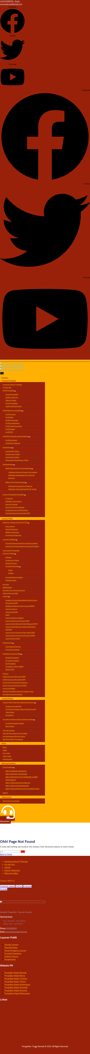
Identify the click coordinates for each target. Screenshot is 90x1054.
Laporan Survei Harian (12, 639)
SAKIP (7, 615)
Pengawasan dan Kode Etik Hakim (16, 510)
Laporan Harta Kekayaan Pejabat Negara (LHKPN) (21, 624)
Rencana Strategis (11, 504)
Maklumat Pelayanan (12, 532)
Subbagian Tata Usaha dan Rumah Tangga (22, 489)
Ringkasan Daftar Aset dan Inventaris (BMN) (19, 606)
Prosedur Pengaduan (12, 661)
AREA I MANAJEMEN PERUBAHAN (15, 771)
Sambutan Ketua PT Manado (12, 385)
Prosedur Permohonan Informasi (14, 590)
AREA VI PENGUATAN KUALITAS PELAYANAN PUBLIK (22, 789)
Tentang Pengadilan (9, 381)
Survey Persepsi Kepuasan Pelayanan (15, 683)
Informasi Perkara (8, 553)
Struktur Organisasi (11, 397)
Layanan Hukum (7, 698)
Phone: (8, 928)
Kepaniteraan (7, 447)
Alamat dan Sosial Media (11, 801)
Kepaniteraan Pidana (12, 451)
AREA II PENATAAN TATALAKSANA (16, 774)
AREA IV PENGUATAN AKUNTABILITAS (17, 783)
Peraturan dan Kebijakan (13, 706)
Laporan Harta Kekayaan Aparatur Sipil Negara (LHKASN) (20, 628)
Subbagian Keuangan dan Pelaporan (20, 486)
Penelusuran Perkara (12, 560)
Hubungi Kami (7, 797)
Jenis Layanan (10, 526)
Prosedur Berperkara (12, 566)
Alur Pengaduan (10, 664)
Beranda (5, 378)
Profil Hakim (9, 417)
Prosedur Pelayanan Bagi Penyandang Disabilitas (21, 543)
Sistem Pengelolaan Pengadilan (13, 494)
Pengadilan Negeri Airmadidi (15, 987)
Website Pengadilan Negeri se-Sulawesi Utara (18, 691)
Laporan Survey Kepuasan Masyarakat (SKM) (20, 633)
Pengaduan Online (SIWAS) (14, 667)
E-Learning (9, 498)
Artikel (5, 750)
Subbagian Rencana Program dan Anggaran (22, 472)
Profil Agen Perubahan (12, 443)
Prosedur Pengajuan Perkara (14, 723)
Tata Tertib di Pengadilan (11, 550)
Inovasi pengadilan (9, 688)
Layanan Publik (7, 518)
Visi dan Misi (7, 388)
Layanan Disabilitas (9, 539)
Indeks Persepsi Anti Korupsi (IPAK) (14, 677)
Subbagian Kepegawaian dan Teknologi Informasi (21, 476)
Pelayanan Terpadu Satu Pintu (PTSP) (15, 522)
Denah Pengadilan (11, 403)
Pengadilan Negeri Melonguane (17, 993)
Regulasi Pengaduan (12, 658)
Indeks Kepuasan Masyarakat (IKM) (14, 680)
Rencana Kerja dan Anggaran (14, 507)
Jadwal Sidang (7, 587)
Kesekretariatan (8, 464)
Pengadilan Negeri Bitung (14, 976)
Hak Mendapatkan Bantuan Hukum (14, 736)
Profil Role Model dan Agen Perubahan (16, 436)
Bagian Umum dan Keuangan (15, 482)
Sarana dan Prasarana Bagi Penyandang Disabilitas (22, 546)
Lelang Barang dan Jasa (13, 647)
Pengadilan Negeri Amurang (15, 990)
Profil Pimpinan (10, 414)
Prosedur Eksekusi (9, 730)
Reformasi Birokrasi (9, 763)
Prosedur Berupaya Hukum (14, 577)
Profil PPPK (9, 432)
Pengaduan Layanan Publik (11, 654)
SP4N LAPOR (9, 670)
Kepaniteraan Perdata (12, 454)
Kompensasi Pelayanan (13, 535)
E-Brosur (5, 674)
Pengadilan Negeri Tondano (15, 979)
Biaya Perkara (9, 726)
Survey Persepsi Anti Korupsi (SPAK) (15, 686)
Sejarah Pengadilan (11, 394)
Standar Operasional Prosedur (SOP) (17, 513)
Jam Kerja (6, 584)
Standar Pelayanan (11, 529)
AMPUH (5, 793)
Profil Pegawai (10, 429)
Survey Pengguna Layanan (15, 950)
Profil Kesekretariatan (12, 423)
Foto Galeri (6, 753)
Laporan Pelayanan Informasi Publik (17, 621)
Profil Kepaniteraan (11, 420)
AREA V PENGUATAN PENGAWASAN (17, 786)
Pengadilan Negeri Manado (15, 973)
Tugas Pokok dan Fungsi (13, 406)
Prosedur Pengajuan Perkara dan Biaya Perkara (18, 719)
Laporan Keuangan (11, 612)
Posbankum (9, 715)
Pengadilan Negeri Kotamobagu (17, 984)
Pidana (10, 570)
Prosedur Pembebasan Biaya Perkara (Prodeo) (20, 709)
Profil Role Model (11, 440)
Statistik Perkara (10, 580)
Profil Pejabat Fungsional (13, 426)
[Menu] (18, 381)
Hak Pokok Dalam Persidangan (13, 739)
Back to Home (6, 854)
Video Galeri (7, 756)
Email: (13, 932)
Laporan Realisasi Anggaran (14, 618)
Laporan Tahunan (11, 609)
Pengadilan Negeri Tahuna (15, 981)
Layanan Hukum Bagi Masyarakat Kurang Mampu (18, 702)
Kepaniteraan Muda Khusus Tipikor (16, 460)
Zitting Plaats (9, 712)
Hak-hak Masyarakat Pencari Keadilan (15, 733)
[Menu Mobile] (2, 373)
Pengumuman (7, 643)
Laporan (5, 596)
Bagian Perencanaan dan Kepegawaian (18, 468)
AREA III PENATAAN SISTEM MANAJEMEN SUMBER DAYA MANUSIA (21, 778)
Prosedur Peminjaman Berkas (12, 694)
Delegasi (8, 557)
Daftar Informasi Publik (10, 593)
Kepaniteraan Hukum (12, 457)
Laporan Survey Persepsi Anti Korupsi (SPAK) (20, 636)
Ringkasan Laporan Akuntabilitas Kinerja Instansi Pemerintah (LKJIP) (21, 601)
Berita (4, 743)
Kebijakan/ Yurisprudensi (13, 501)
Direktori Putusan (11, 563)
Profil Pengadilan (8, 390)
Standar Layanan (11, 945)
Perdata (10, 573)
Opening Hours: (6, 917)
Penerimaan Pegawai (12, 650)
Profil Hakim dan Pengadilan (12, 410)
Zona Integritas (8, 767)
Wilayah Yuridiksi (10, 400)
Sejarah (7, 867)
